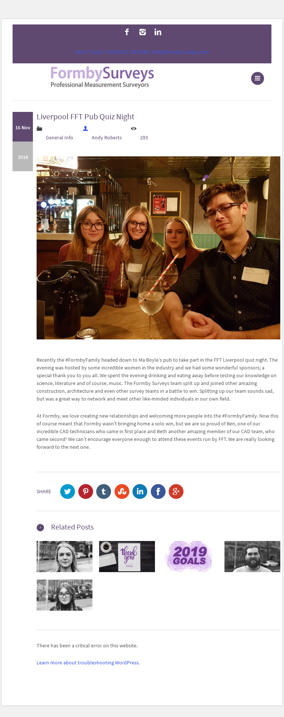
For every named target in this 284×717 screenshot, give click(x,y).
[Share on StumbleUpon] (121, 491)
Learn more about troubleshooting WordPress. (88, 662)
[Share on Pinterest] (85, 491)
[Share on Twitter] (67, 491)
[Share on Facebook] (158, 491)
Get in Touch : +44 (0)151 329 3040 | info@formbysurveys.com (142, 52)
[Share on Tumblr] (103, 491)
